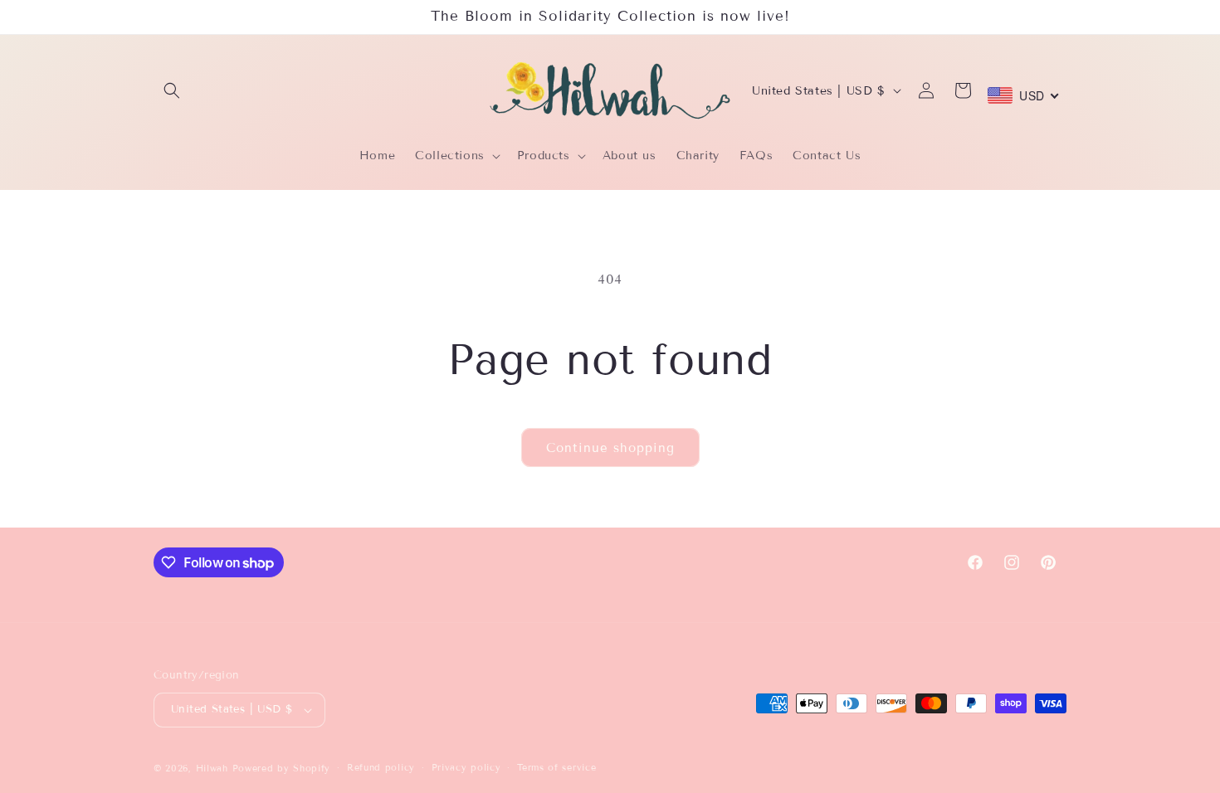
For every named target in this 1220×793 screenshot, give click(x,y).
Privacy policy (466, 767)
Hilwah (214, 768)
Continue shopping (610, 447)
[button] (172, 90)
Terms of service (556, 767)
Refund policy (381, 767)
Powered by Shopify (281, 768)
